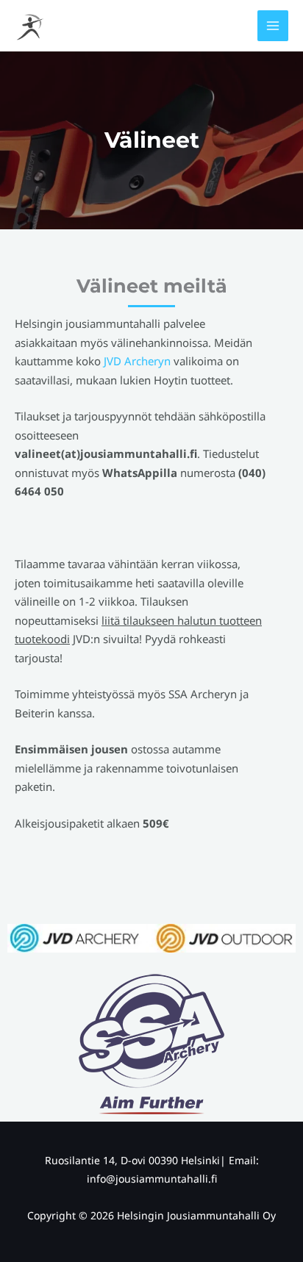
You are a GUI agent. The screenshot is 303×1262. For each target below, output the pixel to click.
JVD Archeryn (137, 361)
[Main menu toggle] (273, 26)
